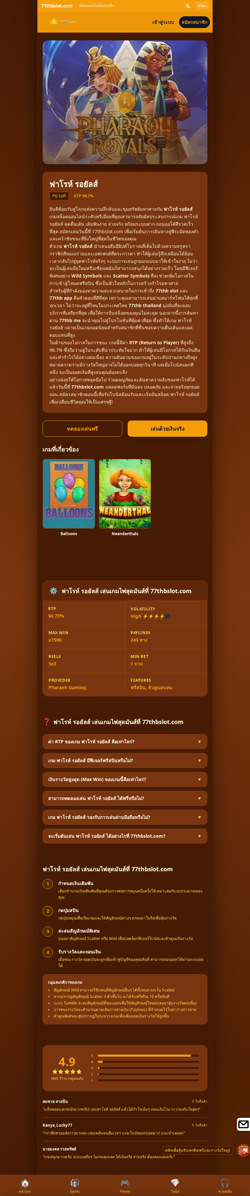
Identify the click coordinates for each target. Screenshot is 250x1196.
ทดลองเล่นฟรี (82, 428)
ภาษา (202, 5)
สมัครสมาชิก (194, 22)
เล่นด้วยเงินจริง (168, 428)
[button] (125, 741)
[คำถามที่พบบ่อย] (243, 1124)
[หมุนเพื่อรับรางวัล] (243, 1150)
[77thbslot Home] (62, 22)
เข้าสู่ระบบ (163, 22)
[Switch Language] (187, 5)
